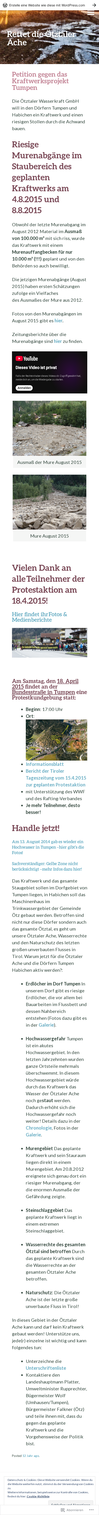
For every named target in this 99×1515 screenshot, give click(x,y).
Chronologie (39, 1127)
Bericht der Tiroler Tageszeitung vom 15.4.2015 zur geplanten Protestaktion (56, 777)
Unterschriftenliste (46, 1368)
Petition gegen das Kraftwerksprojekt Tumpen (40, 80)
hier (58, 320)
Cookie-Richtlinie (38, 1496)
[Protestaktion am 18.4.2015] (49, 642)
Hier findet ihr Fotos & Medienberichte (39, 617)
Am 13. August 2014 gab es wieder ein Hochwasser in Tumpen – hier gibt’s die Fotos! (48, 847)
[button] (49, 428)
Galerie (46, 1025)
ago (30, 1456)
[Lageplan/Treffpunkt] (56, 739)
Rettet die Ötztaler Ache (41, 38)
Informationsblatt (45, 764)
